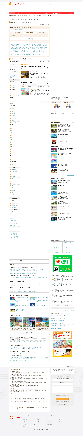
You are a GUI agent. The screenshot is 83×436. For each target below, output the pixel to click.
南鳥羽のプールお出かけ (32, 273)
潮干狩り (22, 47)
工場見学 (37, 47)
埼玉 (27, 15)
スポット (12, 13)
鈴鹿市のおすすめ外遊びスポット (57, 328)
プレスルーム (36, 421)
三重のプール (38, 372)
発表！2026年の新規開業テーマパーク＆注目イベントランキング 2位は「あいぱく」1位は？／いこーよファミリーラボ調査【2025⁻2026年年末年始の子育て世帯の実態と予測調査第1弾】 (32, 407)
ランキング (37, 13)
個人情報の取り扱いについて (62, 394)
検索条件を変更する (44, 102)
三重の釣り (29, 372)
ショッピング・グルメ (13, 216)
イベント (18, 13)
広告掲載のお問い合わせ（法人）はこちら (62, 395)
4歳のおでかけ (56, 247)
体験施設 (41, 47)
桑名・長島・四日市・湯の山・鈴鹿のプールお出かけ (20, 269)
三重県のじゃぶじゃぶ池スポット (30, 291)
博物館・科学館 (28, 47)
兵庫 (45, 15)
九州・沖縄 (54, 15)
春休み (11, 75)
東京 (20, 15)
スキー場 (38, 50)
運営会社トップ (49, 417)
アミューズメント (29, 52)
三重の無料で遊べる (21, 378)
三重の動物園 (17, 372)
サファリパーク (32, 44)
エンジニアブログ (49, 424)
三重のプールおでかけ (14, 278)
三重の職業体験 (38, 375)
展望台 (45, 47)
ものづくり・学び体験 (13, 223)
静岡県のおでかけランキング (41, 341)
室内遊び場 (13, 44)
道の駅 (40, 51)
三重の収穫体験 (33, 375)
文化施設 (16, 48)
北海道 (15, 15)
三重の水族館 (45, 382)
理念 (47, 419)
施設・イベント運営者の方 (27, 417)
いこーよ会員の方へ (62, 404)
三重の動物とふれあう (26, 375)
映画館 (44, 48)
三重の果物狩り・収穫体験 (14, 386)
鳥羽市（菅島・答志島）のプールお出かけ (18, 273)
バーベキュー (28, 45)
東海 (29, 15)
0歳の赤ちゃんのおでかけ (57, 242)
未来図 (59, 419)
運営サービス (49, 421)
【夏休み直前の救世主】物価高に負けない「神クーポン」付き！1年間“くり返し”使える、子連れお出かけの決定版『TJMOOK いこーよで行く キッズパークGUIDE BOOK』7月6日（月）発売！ (32, 403)
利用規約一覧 (25, 419)
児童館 (12, 50)
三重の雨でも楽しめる (13, 382)
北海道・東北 (11, 15)
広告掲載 (24, 421)
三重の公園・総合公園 (43, 378)
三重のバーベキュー (23, 372)
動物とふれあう (12, 76)
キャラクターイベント (13, 229)
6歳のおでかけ (56, 249)
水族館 (39, 44)
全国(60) (12, 29)
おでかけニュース (56, 13)
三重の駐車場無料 (28, 378)
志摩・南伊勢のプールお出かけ (31, 270)
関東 (18, 15)
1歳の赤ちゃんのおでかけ (68, 242)
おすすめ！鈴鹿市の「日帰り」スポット (59, 315)
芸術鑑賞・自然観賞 (13, 220)
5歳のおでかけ (68, 247)
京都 (43, 15)
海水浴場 (23, 50)
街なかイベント (12, 225)
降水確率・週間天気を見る (69, 110)
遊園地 (17, 44)
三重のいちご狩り (40, 385)
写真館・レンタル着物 (21, 54)
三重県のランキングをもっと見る (62, 305)
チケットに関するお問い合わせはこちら (62, 401)
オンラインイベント (27, 13)
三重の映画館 (27, 382)
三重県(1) (21, 29)
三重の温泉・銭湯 (13, 385)
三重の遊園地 (12, 372)
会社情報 (59, 421)
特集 (71, 13)
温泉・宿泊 (34, 348)
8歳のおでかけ (56, 252)
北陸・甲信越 (36, 15)
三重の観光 (43, 372)
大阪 (42, 15)
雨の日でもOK (14, 75)
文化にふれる (39, 347)
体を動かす (26, 348)
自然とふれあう (13, 348)
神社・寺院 (21, 48)
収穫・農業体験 (20, 348)
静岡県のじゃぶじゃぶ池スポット (30, 289)
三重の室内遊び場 (21, 382)
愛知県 (65, 307)
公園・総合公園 (39, 48)
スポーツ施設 (32, 48)
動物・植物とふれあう (25, 347)
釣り (33, 45)
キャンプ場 (23, 45)
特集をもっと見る (70, 175)
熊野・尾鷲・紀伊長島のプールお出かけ (30, 271)
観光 (43, 51)
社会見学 (33, 47)
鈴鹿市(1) (15, 35)
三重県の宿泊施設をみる (35, 99)
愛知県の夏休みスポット (35, 284)
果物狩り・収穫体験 (43, 45)
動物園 (27, 44)
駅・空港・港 (13, 54)
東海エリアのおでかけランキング (16, 341)
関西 (40, 15)
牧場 (36, 44)
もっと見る (46, 410)
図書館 (15, 50)
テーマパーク (22, 44)
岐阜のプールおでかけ (24, 277)
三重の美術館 (40, 382)
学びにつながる (33, 347)
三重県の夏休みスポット (15, 285)
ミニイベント (12, 227)
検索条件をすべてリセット (44, 24)
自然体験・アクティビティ (31, 54)
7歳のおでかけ (68, 249)
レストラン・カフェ (22, 51)
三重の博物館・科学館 (33, 382)
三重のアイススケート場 (26, 385)
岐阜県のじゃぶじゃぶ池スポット (16, 289)
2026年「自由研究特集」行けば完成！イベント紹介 (14, 240)
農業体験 (18, 47)
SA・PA (40, 52)
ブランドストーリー (61, 417)
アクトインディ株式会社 (59, 415)
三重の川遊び (12, 379)
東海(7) (16, 29)
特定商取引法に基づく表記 (27, 426)
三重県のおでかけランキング (27, 343)
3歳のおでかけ (68, 245)
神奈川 (23, 15)
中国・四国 (49, 15)
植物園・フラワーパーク (15, 45)
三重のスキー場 (19, 385)
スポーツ (11, 213)
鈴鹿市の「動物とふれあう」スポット (58, 318)
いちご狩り (13, 47)
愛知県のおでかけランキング (16, 343)
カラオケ (23, 52)
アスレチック (26, 48)
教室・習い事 (35, 51)
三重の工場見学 (12, 375)
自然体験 (11, 211)
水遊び (30, 348)
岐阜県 (58, 307)
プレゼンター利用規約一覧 (38, 417)
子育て (65, 13)
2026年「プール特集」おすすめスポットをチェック (14, 237)
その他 (38, 54)
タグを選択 (14, 71)
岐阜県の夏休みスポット (15, 284)
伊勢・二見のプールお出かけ (16, 271)
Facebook (24, 424)
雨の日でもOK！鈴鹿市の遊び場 (57, 320)
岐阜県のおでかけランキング (29, 341)
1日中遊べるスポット (13, 77)
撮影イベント (12, 218)
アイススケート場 (14, 51)
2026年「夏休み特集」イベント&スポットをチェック (14, 234)
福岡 (57, 15)
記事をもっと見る (29, 332)
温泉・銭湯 (28, 50)
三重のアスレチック (35, 378)
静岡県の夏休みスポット (25, 284)
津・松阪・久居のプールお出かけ (38, 269)
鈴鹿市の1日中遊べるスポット (57, 323)
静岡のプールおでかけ (33, 277)
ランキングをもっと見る (69, 310)
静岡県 (62, 307)
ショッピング (29, 51)
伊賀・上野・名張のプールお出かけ (17, 270)
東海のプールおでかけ (14, 277)
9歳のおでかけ (68, 252)
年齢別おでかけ (46, 13)
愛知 (31, 15)
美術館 (12, 48)
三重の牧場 (34, 372)
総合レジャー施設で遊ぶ (15, 347)
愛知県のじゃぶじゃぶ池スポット (16, 291)
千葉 (25, 15)
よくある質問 (36, 419)
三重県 (68, 307)
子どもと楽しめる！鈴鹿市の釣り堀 (58, 325)
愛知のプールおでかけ (42, 277)
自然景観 (36, 45)
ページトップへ (70, 366)
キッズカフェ (35, 52)
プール (19, 50)
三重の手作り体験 (19, 375)
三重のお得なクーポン (13, 378)
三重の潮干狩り (33, 385)
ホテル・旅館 (33, 50)
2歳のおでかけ (56, 245)
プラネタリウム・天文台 (15, 52)
